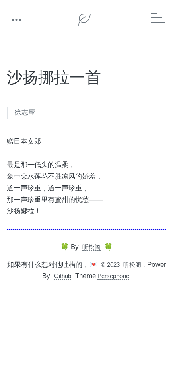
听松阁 (91, 246)
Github (62, 275)
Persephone (113, 275)
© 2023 (109, 264)
